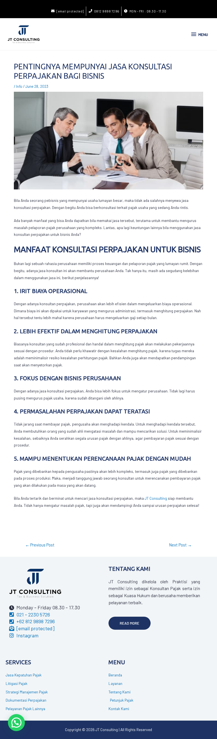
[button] (129, 623)
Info (19, 86)
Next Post (180, 544)
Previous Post (40, 544)
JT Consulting (156, 498)
